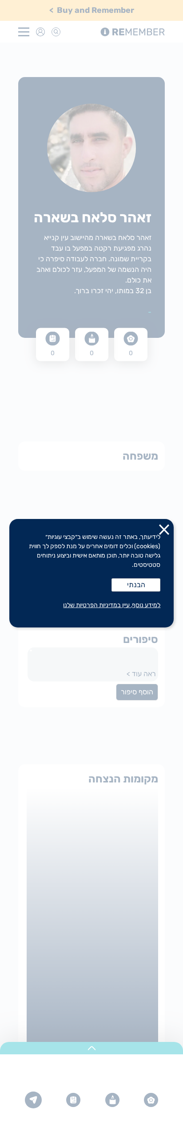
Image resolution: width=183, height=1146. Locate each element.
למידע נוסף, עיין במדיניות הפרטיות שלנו (111, 605)
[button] (164, 531)
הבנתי (136, 585)
